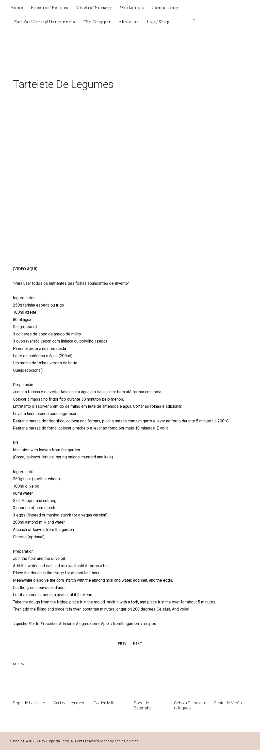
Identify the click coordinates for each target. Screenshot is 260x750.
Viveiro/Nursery (94, 7)
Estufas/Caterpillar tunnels (44, 21)
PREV (122, 643)
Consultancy (165, 7)
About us (129, 21)
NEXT (137, 643)
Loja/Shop (158, 21)
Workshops (132, 7)
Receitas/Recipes (50, 7)
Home (16, 7)
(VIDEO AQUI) (25, 268)
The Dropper (97, 21)
